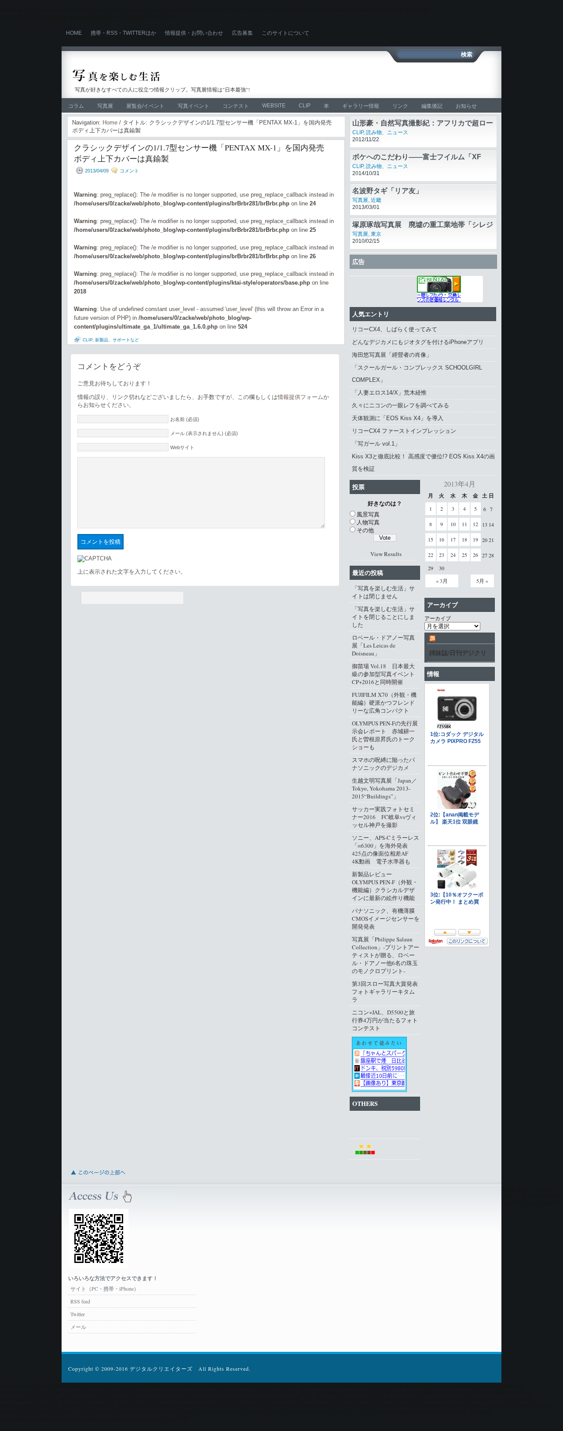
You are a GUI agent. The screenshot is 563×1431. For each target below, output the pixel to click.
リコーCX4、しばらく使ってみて (394, 329)
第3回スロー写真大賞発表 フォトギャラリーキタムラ (386, 991)
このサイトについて (285, 33)
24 (453, 554)
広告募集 (242, 33)
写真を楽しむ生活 (166, 75)
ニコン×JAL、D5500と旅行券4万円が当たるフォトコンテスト (385, 1020)
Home (74, 33)
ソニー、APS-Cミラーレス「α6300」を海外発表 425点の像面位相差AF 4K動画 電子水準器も (385, 849)
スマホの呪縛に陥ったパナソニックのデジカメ (383, 764)
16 (441, 539)
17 (453, 539)
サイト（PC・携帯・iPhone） (104, 1288)
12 (475, 523)
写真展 (105, 106)
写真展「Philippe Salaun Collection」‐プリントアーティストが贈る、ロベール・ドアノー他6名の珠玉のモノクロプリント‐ (385, 955)
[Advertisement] (390, 80)
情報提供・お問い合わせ (194, 33)
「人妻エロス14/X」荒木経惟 (389, 392)
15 (430, 539)
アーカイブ (437, 618)
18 (464, 539)
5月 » (482, 580)
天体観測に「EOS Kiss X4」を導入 (397, 418)
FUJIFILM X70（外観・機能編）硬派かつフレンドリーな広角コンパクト (384, 702)
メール (78, 1326)
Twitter (77, 1314)
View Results (386, 554)
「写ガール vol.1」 (376, 443)
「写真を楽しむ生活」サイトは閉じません (383, 592)
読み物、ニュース (387, 132)
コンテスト (236, 106)
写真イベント (193, 106)
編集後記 (431, 106)
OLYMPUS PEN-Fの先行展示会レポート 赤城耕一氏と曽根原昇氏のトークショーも (385, 735)
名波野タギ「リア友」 (387, 190)
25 (464, 554)
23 (441, 554)
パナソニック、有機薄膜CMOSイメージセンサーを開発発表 (386, 918)
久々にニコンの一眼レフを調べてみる (400, 405)
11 (464, 523)
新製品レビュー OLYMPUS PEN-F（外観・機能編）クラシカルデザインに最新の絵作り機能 (385, 886)
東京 (376, 234)
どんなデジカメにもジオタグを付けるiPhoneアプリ (418, 342)
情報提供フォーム (300, 397)
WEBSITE (273, 105)
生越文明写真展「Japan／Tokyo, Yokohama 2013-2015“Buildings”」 (384, 788)
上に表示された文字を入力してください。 (131, 571)
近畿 (376, 200)
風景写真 (368, 514)
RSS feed (80, 1301)
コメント (129, 170)
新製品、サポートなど (117, 339)
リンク (400, 106)
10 (453, 523)
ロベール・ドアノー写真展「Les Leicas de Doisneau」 (383, 645)
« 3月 (442, 580)
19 (475, 539)
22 (430, 554)
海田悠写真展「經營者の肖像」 (392, 354)
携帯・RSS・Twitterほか (123, 33)
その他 (365, 530)
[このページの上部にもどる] (98, 1177)
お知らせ (466, 106)
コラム (76, 106)
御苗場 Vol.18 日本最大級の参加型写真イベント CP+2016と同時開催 (386, 674)
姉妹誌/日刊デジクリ (457, 652)
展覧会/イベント (145, 106)
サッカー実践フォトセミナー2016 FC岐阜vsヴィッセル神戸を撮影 (384, 817)
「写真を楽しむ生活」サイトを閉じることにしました (383, 617)
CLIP (305, 105)
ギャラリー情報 (360, 106)
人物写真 (368, 522)
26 (475, 554)
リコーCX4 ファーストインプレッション (404, 431)
